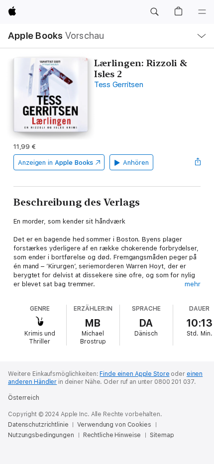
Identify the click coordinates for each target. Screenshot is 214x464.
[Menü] (202, 12)
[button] (154, 12)
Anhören (136, 162)
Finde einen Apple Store (134, 373)
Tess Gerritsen (118, 84)
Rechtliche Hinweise (112, 435)
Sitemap (162, 435)
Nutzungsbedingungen (41, 435)
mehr (193, 284)
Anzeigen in (56, 162)
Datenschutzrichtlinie (38, 424)
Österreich (23, 397)
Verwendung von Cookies (114, 424)
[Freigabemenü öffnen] (197, 162)
